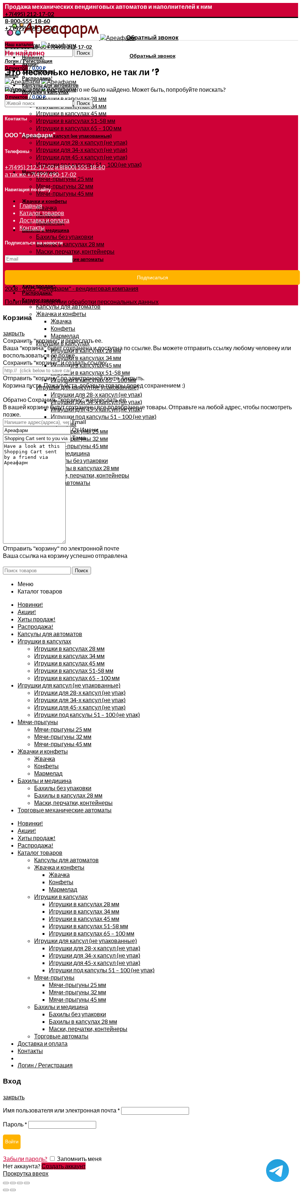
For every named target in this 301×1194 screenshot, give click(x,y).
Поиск (83, 53)
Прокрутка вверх (25, 1173)
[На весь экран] (20, 1183)
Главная (30, 205)
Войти (11, 1141)
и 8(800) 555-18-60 (80, 166)
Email (79, 421)
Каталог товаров (41, 212)
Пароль (15, 1124)
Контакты (32, 227)
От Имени (85, 429)
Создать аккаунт (63, 1165)
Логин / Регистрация (45, 1064)
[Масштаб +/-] (27, 1183)
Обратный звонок (152, 37)
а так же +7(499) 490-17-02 (40, 174)
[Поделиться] (13, 1183)
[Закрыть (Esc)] (6, 1183)
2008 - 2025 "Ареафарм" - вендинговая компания (71, 288)
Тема (79, 437)
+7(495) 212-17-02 (29, 13)
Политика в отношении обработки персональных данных (82, 301)
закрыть (14, 333)
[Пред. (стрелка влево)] (6, 1190)
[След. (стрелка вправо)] (13, 1190)
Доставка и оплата (44, 220)
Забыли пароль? (25, 1158)
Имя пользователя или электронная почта (61, 1110)
